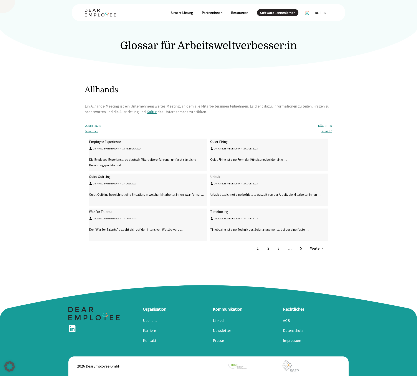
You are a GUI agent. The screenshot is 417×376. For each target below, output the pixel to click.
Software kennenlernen (277, 12)
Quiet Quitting (100, 176)
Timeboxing (219, 211)
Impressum (292, 340)
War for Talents (100, 211)
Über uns (150, 320)
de (317, 13)
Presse (218, 340)
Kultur (152, 111)
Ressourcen (239, 12)
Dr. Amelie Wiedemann (106, 148)
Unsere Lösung (182, 12)
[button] (9, 366)
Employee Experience (105, 141)
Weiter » (316, 248)
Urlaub (215, 176)
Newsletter (222, 330)
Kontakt (149, 340)
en (324, 13)
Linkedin (220, 320)
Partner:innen (212, 12)
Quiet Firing (219, 141)
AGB (286, 320)
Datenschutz (293, 330)
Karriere (149, 330)
